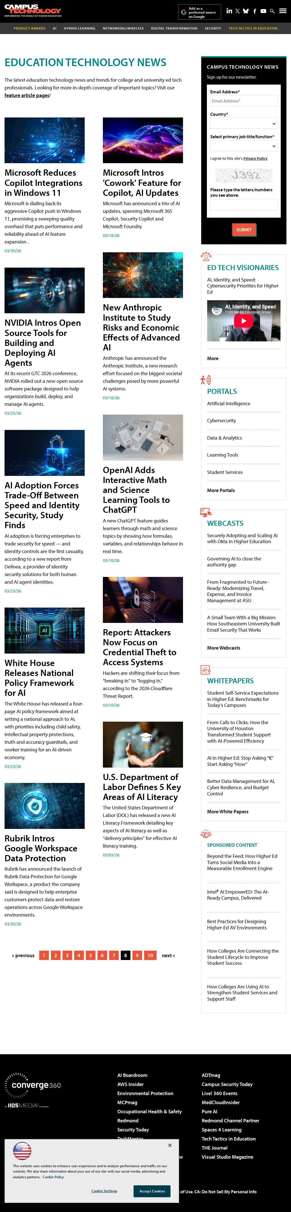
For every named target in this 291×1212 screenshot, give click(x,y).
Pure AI (209, 1111)
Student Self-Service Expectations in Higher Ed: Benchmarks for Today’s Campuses (242, 699)
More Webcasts (223, 647)
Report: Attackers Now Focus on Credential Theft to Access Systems (139, 647)
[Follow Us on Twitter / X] (237, 11)
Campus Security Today (227, 1084)
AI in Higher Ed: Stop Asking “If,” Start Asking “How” (240, 761)
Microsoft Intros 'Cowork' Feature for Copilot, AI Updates (142, 182)
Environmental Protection (145, 1093)
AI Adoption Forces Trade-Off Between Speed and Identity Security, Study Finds (42, 505)
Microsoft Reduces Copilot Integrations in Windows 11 (43, 182)
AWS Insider (130, 1084)
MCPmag (127, 1102)
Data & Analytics (224, 437)
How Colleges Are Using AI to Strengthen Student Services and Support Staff (242, 993)
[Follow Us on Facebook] (254, 11)
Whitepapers (230, 680)
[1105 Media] (33, 1136)
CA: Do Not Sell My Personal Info (225, 1191)
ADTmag (211, 1075)
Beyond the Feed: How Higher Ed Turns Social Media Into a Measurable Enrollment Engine (242, 862)
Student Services (225, 472)
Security (213, 28)
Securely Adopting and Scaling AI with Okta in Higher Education (242, 538)
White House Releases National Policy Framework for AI (39, 677)
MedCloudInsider (221, 1102)
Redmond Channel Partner (230, 1120)
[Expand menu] (283, 12)
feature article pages (27, 95)
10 (150, 955)
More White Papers (228, 811)
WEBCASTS (225, 523)
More (213, 358)
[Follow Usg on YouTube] (263, 11)
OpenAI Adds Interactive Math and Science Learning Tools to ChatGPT (136, 489)
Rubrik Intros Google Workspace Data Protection (41, 848)
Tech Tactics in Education (229, 1138)
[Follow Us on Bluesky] (246, 11)
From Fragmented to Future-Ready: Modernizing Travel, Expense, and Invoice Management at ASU (238, 591)
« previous (23, 955)
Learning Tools (222, 454)
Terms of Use (180, 1191)
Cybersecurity (221, 420)
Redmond (127, 1120)
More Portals (221, 490)
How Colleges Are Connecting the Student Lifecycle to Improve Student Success (243, 957)
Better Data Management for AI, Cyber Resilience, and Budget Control (241, 787)
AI (55, 28)
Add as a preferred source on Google (202, 12)
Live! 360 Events (220, 1093)
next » (168, 955)
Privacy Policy (255, 158)
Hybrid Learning (79, 28)
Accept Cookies (152, 1191)
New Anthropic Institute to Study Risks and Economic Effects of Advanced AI (141, 327)
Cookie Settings (104, 1190)
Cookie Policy (53, 1177)
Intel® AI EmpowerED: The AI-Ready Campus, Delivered (238, 895)
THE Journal (215, 1147)
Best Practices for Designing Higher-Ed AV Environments (237, 924)
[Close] (170, 1145)
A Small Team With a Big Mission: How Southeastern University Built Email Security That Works (243, 623)
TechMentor (130, 1138)
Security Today (133, 1129)
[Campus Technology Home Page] (33, 10)
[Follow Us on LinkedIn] (229, 10)
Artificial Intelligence (228, 403)
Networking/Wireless (123, 28)
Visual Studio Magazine (227, 1157)
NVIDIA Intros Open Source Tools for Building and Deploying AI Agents (43, 342)
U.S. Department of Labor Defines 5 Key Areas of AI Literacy (142, 786)
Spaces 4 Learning (222, 1129)
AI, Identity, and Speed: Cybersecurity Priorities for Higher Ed (242, 285)
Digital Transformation (174, 28)
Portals (222, 391)
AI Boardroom (132, 1075)
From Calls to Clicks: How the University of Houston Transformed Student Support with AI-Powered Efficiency (239, 731)
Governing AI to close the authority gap (234, 561)
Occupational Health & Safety (149, 1111)
